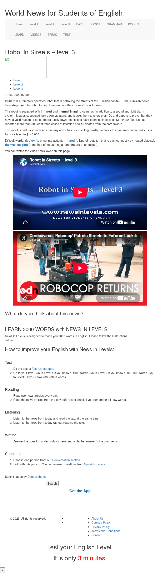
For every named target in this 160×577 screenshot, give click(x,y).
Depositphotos (36, 476)
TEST (67, 34)
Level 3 (65, 24)
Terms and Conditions (105, 531)
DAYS (79, 24)
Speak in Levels (94, 464)
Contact (96, 535)
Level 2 (49, 24)
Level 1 (33, 24)
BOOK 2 (133, 24)
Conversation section (66, 460)
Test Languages (42, 369)
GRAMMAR (114, 24)
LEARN (19, 34)
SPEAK (52, 34)
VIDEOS (35, 34)
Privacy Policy (100, 527)
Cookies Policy (101, 522)
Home (18, 24)
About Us (97, 518)
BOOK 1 (95, 24)
